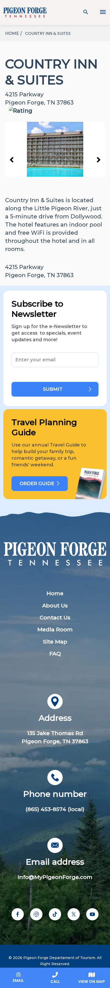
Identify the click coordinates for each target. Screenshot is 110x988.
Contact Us (55, 617)
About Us (55, 605)
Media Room (55, 629)
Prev (11, 159)
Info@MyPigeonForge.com (55, 877)
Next (98, 159)
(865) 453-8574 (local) (55, 809)
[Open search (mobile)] (86, 12)
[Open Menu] (100, 12)
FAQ (55, 653)
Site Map (55, 641)
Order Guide (37, 483)
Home (55, 593)
